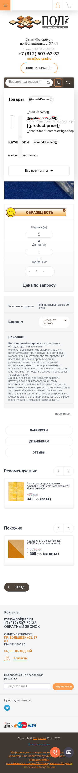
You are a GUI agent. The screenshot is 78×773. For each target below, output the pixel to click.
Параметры (39, 430)
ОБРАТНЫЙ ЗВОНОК (22, 627)
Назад (19, 587)
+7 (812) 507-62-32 (39, 53)
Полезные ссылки (39, 744)
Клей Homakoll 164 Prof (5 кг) (44, 483)
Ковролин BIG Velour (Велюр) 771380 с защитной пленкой (44, 542)
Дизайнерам (39, 441)
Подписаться (63, 686)
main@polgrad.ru (39, 59)
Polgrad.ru (39, 738)
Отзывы (39, 452)
